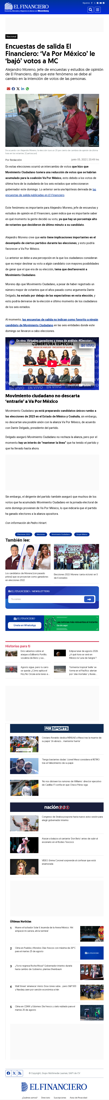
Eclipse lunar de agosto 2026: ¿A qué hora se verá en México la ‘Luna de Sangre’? (83, 654)
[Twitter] (95, 3)
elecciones (41, 534)
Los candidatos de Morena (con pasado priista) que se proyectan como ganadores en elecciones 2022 (26, 577)
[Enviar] (89, 599)
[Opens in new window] (24, 744)
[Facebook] (92, 3)
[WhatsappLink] (52, 622)
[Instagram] (98, 3)
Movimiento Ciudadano (61, 534)
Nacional (11, 36)
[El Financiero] (26, 7)
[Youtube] (101, 3)
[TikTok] (104, 3)
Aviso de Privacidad (78, 1098)
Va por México (81, 534)
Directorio (45, 1098)
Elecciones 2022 (23, 534)
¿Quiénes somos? (29, 1098)
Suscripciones (60, 1098)
